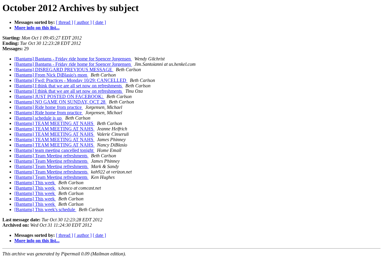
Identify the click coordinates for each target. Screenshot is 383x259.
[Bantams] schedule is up (38, 118)
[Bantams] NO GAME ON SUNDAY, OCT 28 (60, 101)
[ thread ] (64, 22)
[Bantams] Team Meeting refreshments (51, 155)
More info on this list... (37, 27)
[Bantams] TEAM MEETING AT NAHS (54, 123)
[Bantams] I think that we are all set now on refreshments (68, 85)
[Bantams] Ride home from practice (48, 107)
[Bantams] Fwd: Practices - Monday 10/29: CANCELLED (70, 80)
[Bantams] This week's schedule (45, 209)
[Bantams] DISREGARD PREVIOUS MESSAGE (63, 69)
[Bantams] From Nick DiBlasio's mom (51, 74)
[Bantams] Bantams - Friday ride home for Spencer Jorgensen (73, 58)
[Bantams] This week (35, 182)
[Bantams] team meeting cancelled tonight (54, 150)
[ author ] (83, 22)
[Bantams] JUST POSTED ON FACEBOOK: (59, 96)
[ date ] (99, 22)
